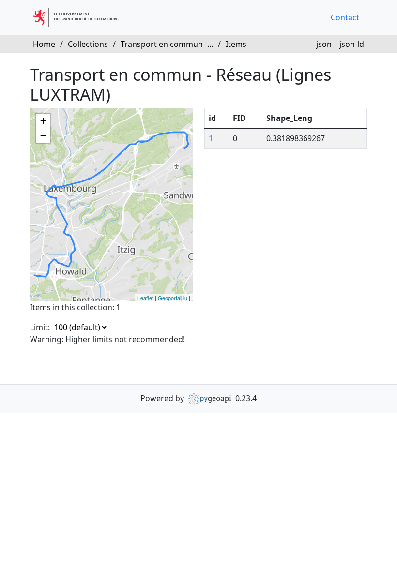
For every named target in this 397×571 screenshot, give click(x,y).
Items (236, 44)
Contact (345, 17)
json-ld (351, 44)
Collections (88, 44)
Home (44, 44)
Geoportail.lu (172, 297)
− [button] (43, 135)
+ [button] (43, 121)
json (324, 44)
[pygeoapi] (209, 398)
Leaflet (145, 297)
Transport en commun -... (167, 44)
